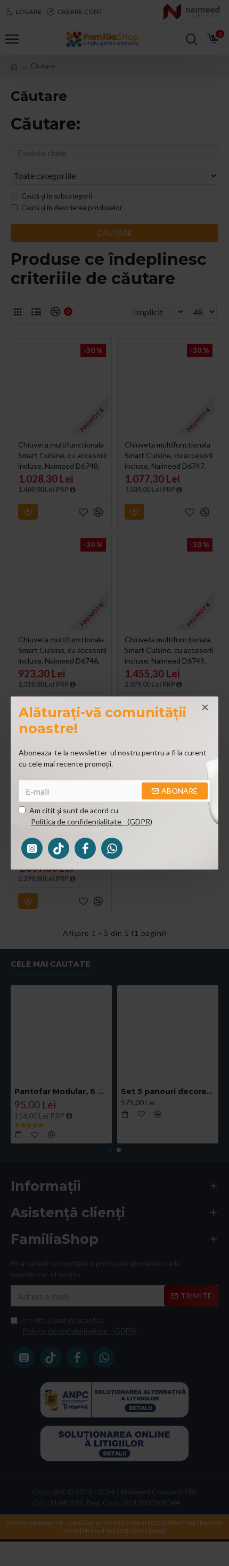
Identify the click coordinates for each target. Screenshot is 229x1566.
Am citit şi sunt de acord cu (90, 816)
